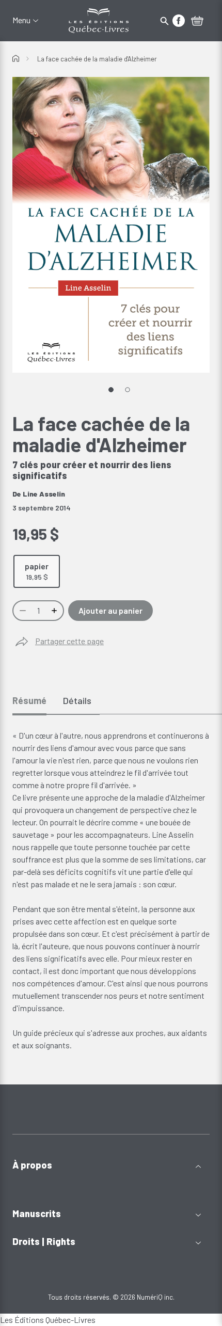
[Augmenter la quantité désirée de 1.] (55, 610)
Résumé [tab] (29, 700)
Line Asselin (44, 493)
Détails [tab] (77, 700)
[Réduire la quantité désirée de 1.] (21, 610)
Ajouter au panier (110, 610)
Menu (21, 20)
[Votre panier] (197, 21)
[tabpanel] (111, 890)
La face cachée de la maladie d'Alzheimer (97, 59)
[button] (111, 1165)
